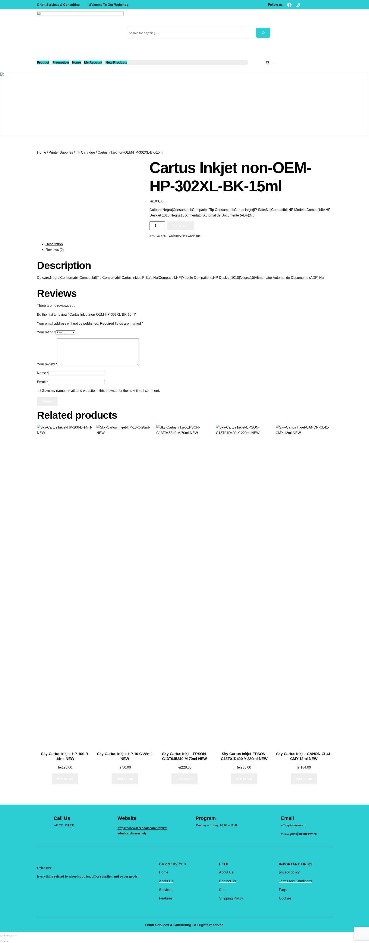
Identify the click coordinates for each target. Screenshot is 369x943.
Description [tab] (54, 244)
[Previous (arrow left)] (1, 941)
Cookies (285, 898)
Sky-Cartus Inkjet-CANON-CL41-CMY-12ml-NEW (304, 756)
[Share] (10, 935)
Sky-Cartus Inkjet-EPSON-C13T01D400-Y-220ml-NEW (244, 756)
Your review (47, 364)
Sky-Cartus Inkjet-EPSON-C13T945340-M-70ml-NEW (184, 756)
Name (42, 373)
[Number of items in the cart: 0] (267, 62)
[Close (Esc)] (14, 935)
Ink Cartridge (85, 152)
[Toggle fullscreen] (6, 935)
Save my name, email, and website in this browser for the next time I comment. (101, 390)
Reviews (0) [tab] (54, 249)
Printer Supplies (61, 152)
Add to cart (180, 225)
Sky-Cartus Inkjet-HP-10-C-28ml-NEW (125, 756)
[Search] (263, 33)
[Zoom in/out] (1, 935)
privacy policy (289, 872)
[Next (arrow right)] (6, 941)
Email (42, 382)
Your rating (46, 332)
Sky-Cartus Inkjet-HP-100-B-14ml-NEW (65, 756)
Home (41, 152)
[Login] (280, 62)
